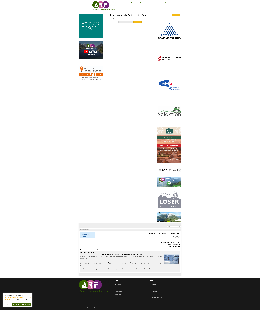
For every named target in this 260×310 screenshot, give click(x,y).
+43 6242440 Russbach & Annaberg (172, 242)
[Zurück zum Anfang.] (179, 249)
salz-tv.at (154, 284)
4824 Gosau (177, 237)
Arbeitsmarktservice (121, 288)
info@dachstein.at (176, 244)
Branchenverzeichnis (152, 2)
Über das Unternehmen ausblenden (88, 249)
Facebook (154, 288)
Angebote (118, 284)
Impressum (154, 301)
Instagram (154, 291)
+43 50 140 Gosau (176, 240)
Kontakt (154, 294)
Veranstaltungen (163, 2)
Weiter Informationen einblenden (105, 249)
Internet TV (124, 2)
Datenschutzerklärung (157, 297)
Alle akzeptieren (26, 304)
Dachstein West (176, 246)
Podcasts (118, 294)
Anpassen (8, 304)
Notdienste (119, 291)
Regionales (141, 2)
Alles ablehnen (16, 304)
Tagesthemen (133, 2)
